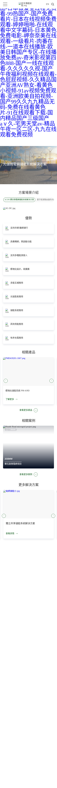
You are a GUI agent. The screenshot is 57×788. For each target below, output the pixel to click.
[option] (28, 447)
